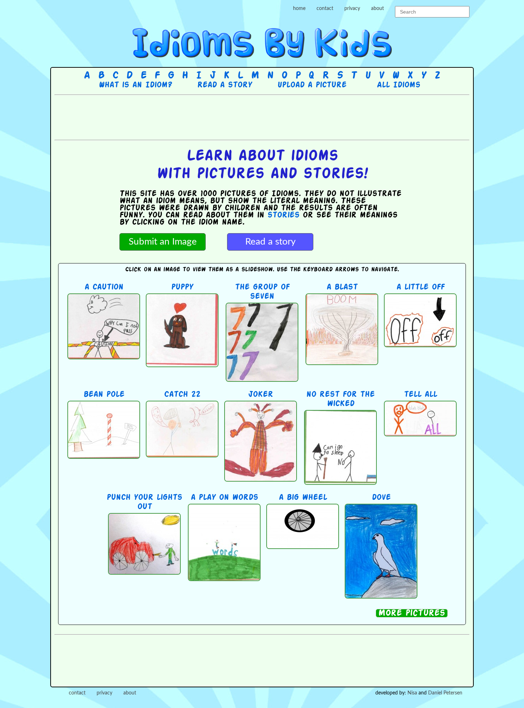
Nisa (412, 693)
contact (325, 8)
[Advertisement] (262, 117)
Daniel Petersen (445, 693)
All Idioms (398, 85)
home (299, 8)
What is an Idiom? (135, 85)
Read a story (224, 85)
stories (283, 215)
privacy (352, 8)
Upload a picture (311, 85)
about (377, 8)
